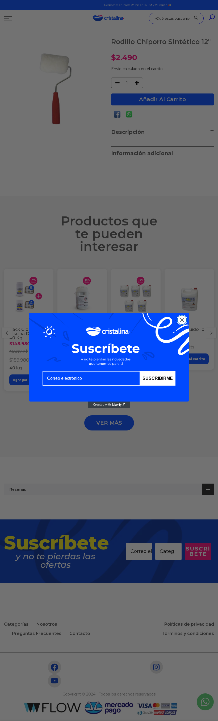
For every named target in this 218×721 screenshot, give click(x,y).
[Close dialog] (182, 320)
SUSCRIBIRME (157, 378)
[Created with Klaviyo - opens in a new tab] (109, 405)
